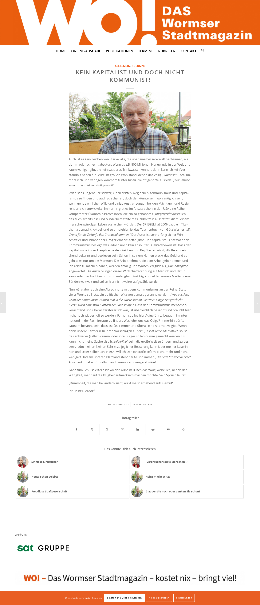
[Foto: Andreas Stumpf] (130, 123)
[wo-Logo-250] (130, 22)
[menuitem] (61, 51)
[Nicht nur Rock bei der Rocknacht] (3, 302)
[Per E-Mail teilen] (168, 429)
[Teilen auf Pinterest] (122, 429)
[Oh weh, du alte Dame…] (257, 302)
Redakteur (145, 404)
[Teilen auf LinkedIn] (137, 429)
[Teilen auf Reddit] (152, 429)
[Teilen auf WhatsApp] (107, 429)
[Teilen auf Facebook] (76, 429)
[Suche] (203, 50)
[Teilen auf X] (91, 429)
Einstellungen (184, 597)
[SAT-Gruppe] (43, 547)
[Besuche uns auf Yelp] (183, 429)
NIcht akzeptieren (159, 597)
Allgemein (122, 66)
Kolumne (138, 66)
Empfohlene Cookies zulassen (124, 597)
